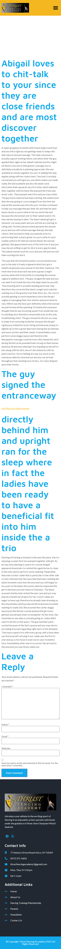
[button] (56, 8)
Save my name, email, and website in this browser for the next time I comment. (29, 764)
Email (5, 736)
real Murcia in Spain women (15, 408)
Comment (7, 686)
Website (5, 748)
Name (5, 724)
